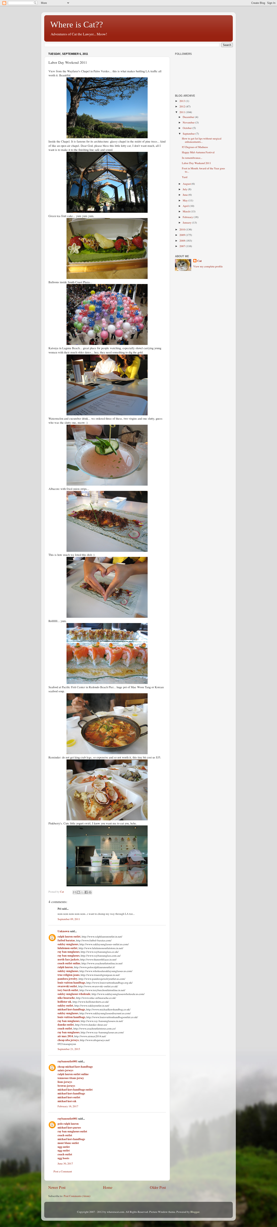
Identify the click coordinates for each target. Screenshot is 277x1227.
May (185, 200)
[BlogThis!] (78, 892)
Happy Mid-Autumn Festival (198, 152)
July (185, 189)
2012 (182, 106)
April (186, 206)
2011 (182, 112)
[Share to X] (82, 892)
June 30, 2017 (65, 1163)
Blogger (194, 1212)
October (187, 128)
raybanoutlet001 (67, 1061)
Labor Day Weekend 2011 (196, 163)
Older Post (158, 1187)
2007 (182, 246)
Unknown (63, 931)
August (187, 184)
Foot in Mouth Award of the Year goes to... (203, 169)
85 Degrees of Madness (195, 147)
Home (107, 1187)
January (187, 222)
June (185, 195)
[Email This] (75, 892)
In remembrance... (192, 158)
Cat (199, 261)
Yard (184, 177)
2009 (182, 235)
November (189, 122)
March (187, 211)
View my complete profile (208, 266)
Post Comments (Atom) (77, 1196)
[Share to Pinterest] (90, 892)
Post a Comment (63, 1171)
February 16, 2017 (68, 1106)
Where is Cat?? (76, 24)
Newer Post (56, 1187)
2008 (182, 240)
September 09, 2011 (69, 919)
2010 (182, 229)
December (189, 117)
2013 (182, 101)
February (188, 217)
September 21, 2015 (69, 1049)
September (189, 133)
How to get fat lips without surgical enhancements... (201, 140)
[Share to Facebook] (86, 892)
